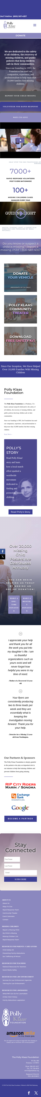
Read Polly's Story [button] (20, 512)
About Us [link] (6, 903)
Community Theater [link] (10, 913)
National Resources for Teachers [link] (14, 967)
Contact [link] (5, 919)
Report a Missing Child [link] (11, 930)
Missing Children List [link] (10, 936)
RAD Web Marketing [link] (32, 1085)
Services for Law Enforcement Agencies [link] (17, 980)
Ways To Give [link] (7, 906)
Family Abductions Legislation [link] (14, 1000)
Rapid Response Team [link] (11, 910)
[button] (34, 25)
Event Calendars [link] (9, 916)
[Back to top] (39, 1081)
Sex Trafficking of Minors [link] (11, 956)
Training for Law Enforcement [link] (13, 983)
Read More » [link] (8, 434)
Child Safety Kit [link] (8, 950)
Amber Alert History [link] (10, 997)
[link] (9, 25)
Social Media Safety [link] (10, 970)
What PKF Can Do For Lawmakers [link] (15, 993)
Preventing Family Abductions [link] (14, 953)
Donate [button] (20, 35)
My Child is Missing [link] (10, 933)
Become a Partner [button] (20, 819)
